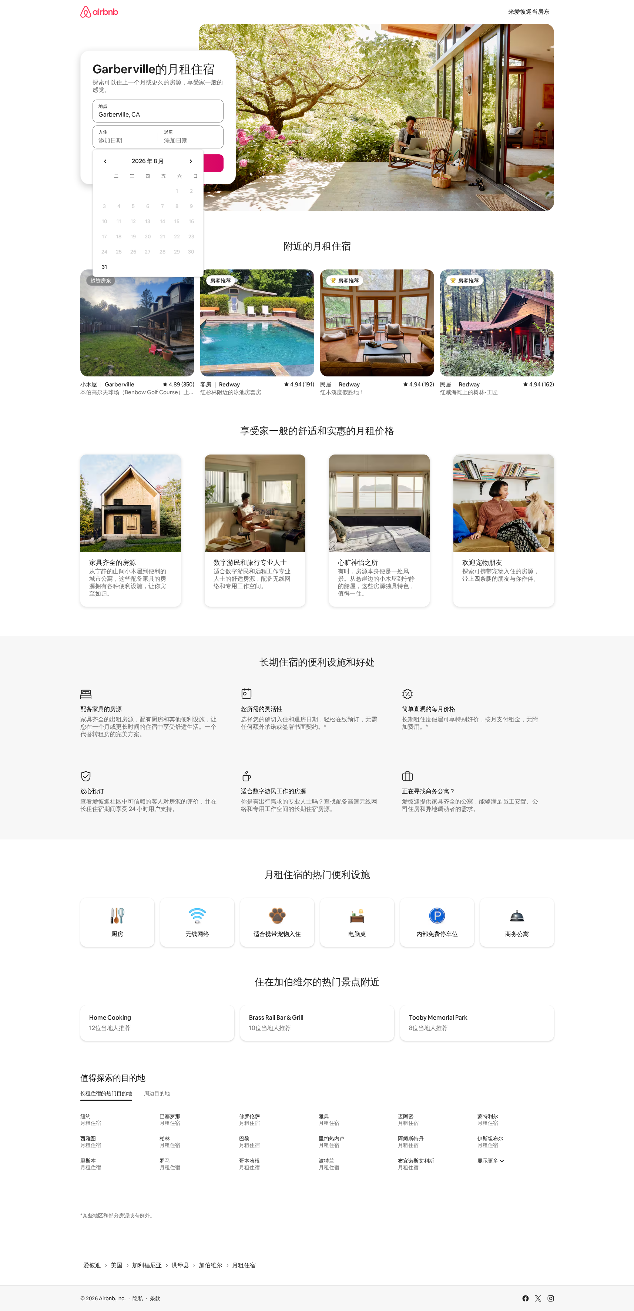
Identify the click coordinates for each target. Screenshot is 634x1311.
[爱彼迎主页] (99, 11)
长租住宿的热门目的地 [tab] (106, 1093)
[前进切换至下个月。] (190, 161)
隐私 (137, 1298)
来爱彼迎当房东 (529, 12)
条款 (155, 1298)
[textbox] (125, 140)
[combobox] (158, 114)
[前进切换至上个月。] (105, 161)
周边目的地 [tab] (157, 1093)
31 (104, 267)
